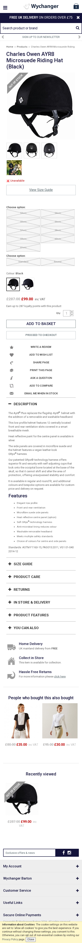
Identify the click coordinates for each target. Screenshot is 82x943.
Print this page (41, 370)
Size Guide (23, 564)
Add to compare (41, 385)
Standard (23, 261)
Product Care (27, 577)
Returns (22, 589)
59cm (23, 238)
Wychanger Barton (17, 878)
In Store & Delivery (32, 602)
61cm (23, 247)
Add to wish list (41, 354)
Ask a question (41, 377)
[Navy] (27, 284)
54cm (58, 213)
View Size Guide (41, 190)
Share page (41, 362)
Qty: (58, 313)
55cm (23, 221)
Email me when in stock (41, 393)
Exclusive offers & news (20, 852)
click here (60, 676)
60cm (58, 238)
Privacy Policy (10, 939)
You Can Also (26, 628)
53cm (23, 213)
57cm (23, 230)
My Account (12, 866)
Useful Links (12, 903)
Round (57, 261)
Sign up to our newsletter (41, 37)
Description (25, 404)
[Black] (13, 284)
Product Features (31, 615)
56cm (58, 221)
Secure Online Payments (22, 915)
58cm (58, 230)
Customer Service (17, 891)
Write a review (41, 346)
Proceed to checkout (41, 335)
